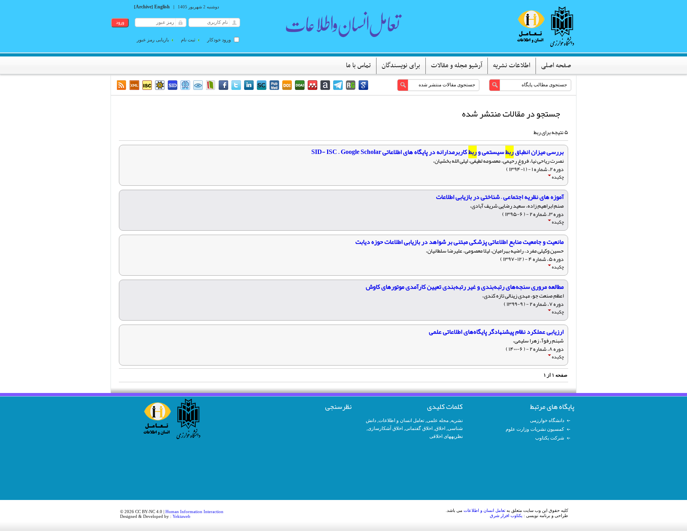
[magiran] (210, 85)
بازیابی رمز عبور (153, 40)
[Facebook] (223, 85)
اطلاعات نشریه (511, 65)
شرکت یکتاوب (549, 438)
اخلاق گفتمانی (419, 428)
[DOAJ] (300, 85)
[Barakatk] (185, 85)
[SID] (172, 85)
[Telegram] (338, 85)
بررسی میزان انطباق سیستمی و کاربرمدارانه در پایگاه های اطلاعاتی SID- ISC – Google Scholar (437, 152)
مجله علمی (437, 420)
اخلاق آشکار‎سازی (385, 428)
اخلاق (440, 428)
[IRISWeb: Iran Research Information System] (198, 85)
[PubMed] (274, 85)
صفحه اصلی (556, 65)
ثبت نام (188, 40)
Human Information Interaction (194, 511)
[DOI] (287, 85)
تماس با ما (358, 65)
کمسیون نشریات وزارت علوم (535, 429)
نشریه (457, 420)
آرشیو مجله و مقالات (456, 65)
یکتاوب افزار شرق (506, 515)
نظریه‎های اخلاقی (446, 436)
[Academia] (325, 85)
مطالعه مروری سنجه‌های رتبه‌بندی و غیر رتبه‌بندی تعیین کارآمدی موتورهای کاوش (465, 286)
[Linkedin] (249, 85)
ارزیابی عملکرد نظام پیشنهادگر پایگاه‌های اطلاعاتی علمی (496, 331)
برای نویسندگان (401, 65)
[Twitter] (236, 85)
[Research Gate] (350, 85)
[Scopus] (261, 85)
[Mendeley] (312, 85)
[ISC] (147, 85)
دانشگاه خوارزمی (547, 420)
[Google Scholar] (363, 85)
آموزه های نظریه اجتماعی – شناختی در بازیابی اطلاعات (500, 197)
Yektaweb (181, 516)
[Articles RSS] (121, 85)
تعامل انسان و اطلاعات (401, 420)
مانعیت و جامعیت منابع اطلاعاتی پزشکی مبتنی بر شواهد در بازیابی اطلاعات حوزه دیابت (459, 241)
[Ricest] (160, 85)
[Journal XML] (134, 85)
